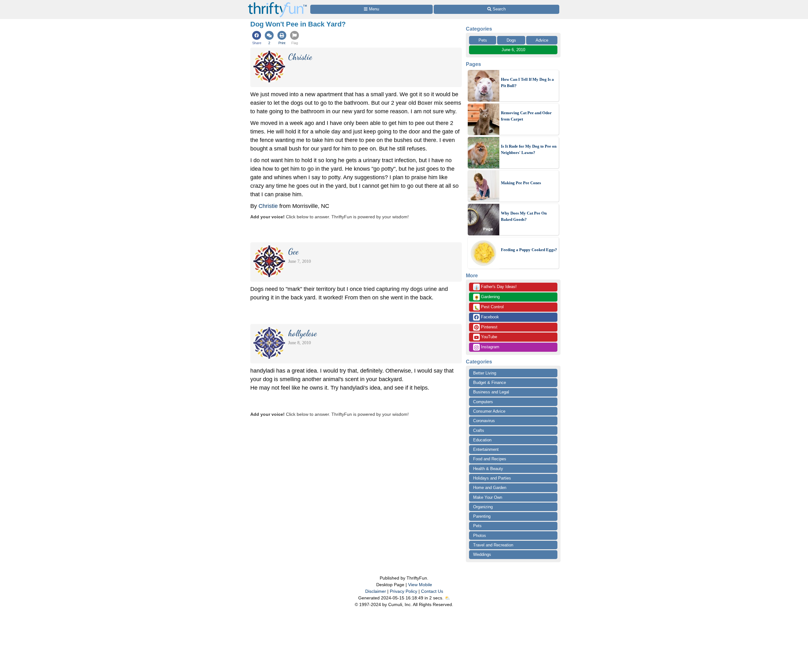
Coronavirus (484, 420)
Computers (483, 401)
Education (482, 440)
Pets (482, 40)
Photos (479, 535)
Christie (268, 206)
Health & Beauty (488, 468)
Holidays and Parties (492, 478)
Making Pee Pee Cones (521, 182)
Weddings (482, 554)
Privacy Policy (403, 591)
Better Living (484, 373)
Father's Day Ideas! (495, 287)
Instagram (489, 347)
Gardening (487, 297)
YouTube (488, 336)
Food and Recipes (489, 459)
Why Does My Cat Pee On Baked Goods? (524, 216)
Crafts (478, 430)
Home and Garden (489, 487)
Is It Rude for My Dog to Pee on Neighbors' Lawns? (528, 149)
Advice (542, 40)
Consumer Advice (489, 411)
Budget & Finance (489, 382)
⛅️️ (447, 597)
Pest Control (489, 307)
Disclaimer (375, 591)
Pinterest (488, 327)
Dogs (511, 40)
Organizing (483, 506)
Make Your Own (487, 497)
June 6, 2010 (513, 49)
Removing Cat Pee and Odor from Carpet (526, 115)
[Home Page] (277, 3)
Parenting (481, 516)
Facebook (489, 317)
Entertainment (486, 449)
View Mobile (420, 584)
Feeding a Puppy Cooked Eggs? (529, 249)
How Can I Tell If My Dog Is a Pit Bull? (527, 82)
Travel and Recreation (493, 545)
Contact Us (432, 591)
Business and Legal (491, 392)
